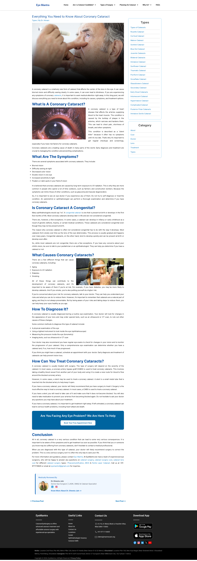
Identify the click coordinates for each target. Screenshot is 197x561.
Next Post (121, 501)
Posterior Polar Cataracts (141, 109)
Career (70, 535)
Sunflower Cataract (138, 66)
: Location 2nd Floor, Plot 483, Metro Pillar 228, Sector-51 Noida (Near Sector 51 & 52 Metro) (69, 551)
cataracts (57, 95)
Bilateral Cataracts (138, 57)
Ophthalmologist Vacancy (77, 538)
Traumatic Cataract (138, 70)
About (133, 130)
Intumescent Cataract (139, 96)
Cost (132, 135)
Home (66, 5)
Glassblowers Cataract (140, 83)
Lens (132, 143)
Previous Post (37, 501)
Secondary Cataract (138, 88)
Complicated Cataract (139, 105)
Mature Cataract (137, 40)
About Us (71, 526)
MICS (87, 463)
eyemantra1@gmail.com (60, 466)
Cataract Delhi (73, 541)
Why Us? (146, 5)
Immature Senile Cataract (141, 113)
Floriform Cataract (138, 75)
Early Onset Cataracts (139, 92)
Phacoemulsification (75, 463)
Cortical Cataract (137, 36)
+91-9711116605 (103, 532)
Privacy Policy (75, 558)
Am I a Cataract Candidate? (83, 5)
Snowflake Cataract (138, 79)
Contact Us (72, 529)
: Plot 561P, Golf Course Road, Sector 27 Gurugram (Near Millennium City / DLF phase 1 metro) (94, 554)
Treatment (135, 147)
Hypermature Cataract (139, 101)
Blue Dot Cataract (138, 49)
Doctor (133, 139)
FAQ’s (158, 5)
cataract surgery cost (103, 460)
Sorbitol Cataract (137, 45)
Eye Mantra (78, 457)
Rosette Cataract (137, 32)
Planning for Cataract (128, 5)
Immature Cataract (138, 62)
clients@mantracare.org (106, 537)
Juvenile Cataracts (138, 53)
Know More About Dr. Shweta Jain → (66, 491)
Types (34, 20)
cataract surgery (87, 460)
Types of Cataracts (138, 27)
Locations (71, 532)
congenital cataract (73, 213)
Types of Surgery (106, 5)
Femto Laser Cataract (101, 463)
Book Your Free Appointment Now (78, 423)
